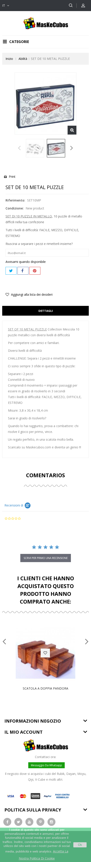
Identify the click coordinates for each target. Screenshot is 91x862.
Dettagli (45, 311)
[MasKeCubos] (45, 23)
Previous (19, 149)
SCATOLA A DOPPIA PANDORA (45, 688)
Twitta (11, 271)
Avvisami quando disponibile (26, 262)
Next (71, 149)
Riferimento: (15, 200)
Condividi (22, 271)
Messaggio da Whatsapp (46, 765)
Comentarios (45, 475)
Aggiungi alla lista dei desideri (31, 294)
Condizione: (15, 208)
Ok (80, 844)
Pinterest (34, 271)
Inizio (9, 59)
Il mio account (23, 732)
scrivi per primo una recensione (46, 558)
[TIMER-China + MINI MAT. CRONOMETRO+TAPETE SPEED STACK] (35, 148)
